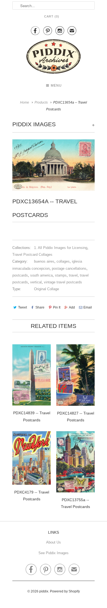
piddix (43, 591)
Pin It (56, 307)
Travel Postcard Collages (32, 254)
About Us (53, 542)
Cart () (51, 16)
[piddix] (53, 57)
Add (72, 307)
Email (87, 307)
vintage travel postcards (63, 282)
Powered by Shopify (65, 591)
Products (41, 102)
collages (63, 261)
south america (41, 275)
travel (73, 275)
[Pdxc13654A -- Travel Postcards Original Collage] (53, 165)
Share (39, 307)
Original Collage (46, 289)
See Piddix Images (53, 553)
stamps (61, 275)
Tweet (22, 307)
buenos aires (44, 261)
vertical (36, 282)
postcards (20, 275)
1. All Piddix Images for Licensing (60, 248)
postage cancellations (69, 268)
